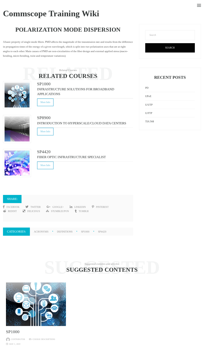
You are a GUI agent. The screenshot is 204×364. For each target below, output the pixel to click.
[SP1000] (36, 304)
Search (170, 47)
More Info (45, 102)
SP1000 (85, 231)
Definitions (65, 231)
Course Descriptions (43, 339)
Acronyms (41, 231)
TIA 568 (149, 121)
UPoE (148, 96)
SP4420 (102, 231)
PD (146, 87)
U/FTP (148, 113)
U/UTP (149, 104)
